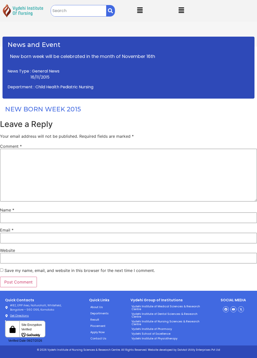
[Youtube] (233, 309)
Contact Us (98, 338)
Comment (11, 146)
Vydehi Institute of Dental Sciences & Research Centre (165, 315)
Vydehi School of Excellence (151, 334)
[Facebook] (226, 309)
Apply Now (97, 332)
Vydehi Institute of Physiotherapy (154, 338)
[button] (181, 10)
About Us (96, 307)
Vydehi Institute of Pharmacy (152, 329)
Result (94, 320)
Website (7, 250)
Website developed (160, 350)
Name (7, 210)
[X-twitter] (241, 309)
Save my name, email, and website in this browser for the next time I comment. (80, 270)
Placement (97, 326)
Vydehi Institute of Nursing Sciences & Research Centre (166, 322)
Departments (99, 313)
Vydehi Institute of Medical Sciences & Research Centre (166, 307)
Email (7, 230)
